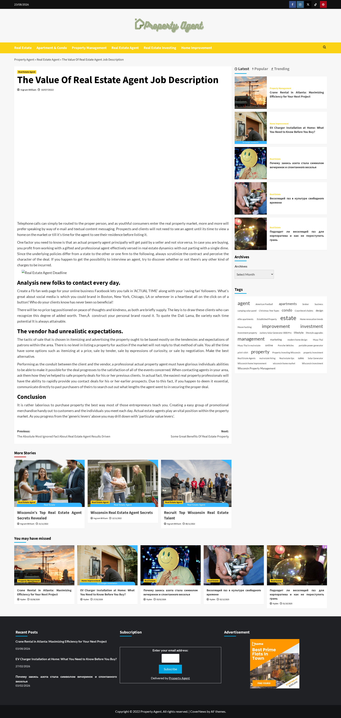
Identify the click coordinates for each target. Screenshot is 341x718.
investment (311, 326)
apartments (288, 304)
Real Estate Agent (125, 47)
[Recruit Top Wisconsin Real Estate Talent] (196, 483)
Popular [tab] (261, 69)
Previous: (63, 434)
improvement (276, 326)
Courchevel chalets (304, 310)
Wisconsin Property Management (256, 368)
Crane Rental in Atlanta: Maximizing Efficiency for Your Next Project (297, 94)
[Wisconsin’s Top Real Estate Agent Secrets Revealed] (49, 483)
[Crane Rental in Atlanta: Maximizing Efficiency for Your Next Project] (251, 92)
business (319, 304)
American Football (264, 304)
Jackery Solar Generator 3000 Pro (275, 332)
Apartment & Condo (52, 47)
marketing (276, 339)
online (269, 345)
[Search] (324, 47)
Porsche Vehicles (286, 345)
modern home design (297, 339)
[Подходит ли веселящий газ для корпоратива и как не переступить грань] (251, 233)
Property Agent (24, 59)
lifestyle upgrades (314, 332)
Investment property (247, 332)
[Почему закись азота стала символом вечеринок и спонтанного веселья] (251, 162)
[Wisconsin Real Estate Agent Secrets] (123, 483)
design (319, 310)
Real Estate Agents (247, 358)
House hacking (245, 327)
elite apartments (245, 319)
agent (244, 303)
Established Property (267, 319)
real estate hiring (267, 358)
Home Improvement (196, 47)
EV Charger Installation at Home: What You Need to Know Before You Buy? (297, 130)
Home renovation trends (311, 319)
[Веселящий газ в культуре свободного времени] (251, 198)
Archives (241, 266)
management (251, 339)
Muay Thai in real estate (249, 345)
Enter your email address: (170, 650)
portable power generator (311, 345)
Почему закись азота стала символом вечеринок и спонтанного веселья (297, 165)
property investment (313, 352)
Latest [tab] (243, 69)
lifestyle (299, 332)
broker (306, 304)
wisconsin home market (284, 363)
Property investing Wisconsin (286, 352)
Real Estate (23, 47)
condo (287, 310)
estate (288, 317)
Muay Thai (318, 339)
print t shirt (243, 352)
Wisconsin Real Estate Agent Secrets (122, 512)
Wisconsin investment (312, 363)
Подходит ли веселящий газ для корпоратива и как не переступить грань (297, 236)
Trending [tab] (281, 69)
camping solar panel (247, 310)
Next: (200, 434)
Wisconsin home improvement (252, 363)
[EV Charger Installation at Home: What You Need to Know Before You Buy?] (251, 127)
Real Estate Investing (160, 47)
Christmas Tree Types (269, 310)
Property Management (89, 47)
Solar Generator (315, 358)
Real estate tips (286, 358)
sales (301, 358)
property (260, 351)
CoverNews (198, 711)
